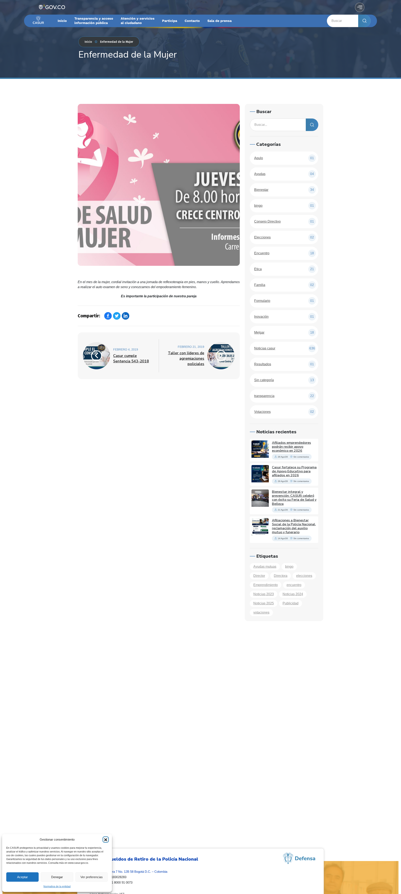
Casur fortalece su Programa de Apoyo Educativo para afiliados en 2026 (294, 471)
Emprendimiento (265, 585)
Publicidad (290, 603)
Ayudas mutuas (264, 566)
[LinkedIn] (125, 316)
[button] (106, 839)
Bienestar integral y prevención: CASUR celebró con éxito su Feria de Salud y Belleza (294, 497)
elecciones (304, 576)
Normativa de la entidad (57, 886)
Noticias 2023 (263, 594)
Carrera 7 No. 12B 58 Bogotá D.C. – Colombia (135, 871)
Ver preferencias (91, 877)
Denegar (57, 877)
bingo (289, 566)
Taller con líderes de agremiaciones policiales (186, 358)
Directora (280, 576)
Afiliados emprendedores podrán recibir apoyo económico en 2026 (291, 446)
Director (259, 576)
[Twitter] (117, 316)
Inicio (88, 42)
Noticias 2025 (263, 603)
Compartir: (89, 316)
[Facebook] (108, 316)
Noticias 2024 (293, 594)
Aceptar (22, 877)
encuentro (294, 585)
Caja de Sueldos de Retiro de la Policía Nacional (144, 859)
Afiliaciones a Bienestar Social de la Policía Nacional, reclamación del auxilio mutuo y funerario (294, 526)
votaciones (261, 612)
